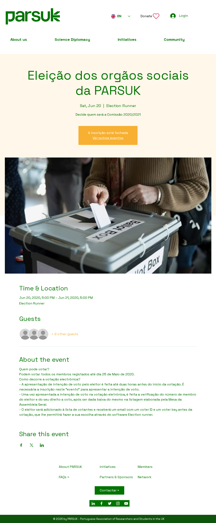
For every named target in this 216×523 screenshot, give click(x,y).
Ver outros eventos (108, 138)
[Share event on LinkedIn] (42, 445)
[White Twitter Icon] (109, 503)
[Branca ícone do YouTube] (126, 503)
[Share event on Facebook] (21, 445)
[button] (150, 16)
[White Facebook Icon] (101, 503)
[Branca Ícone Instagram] (118, 503)
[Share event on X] (32, 445)
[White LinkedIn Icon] (93, 503)
